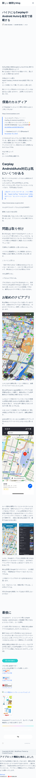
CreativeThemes (7, 753)
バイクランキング (7, 687)
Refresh (2, 774)
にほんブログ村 (7, 673)
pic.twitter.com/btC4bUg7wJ (14, 127)
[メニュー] (33, 3)
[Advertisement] (18, 44)
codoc (31, 743)
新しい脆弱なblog (11, 3)
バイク (26, 24)
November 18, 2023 (11, 134)
